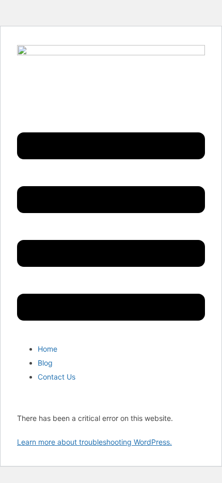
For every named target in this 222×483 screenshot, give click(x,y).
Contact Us (56, 376)
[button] (111, 227)
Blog (45, 362)
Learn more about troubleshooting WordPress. (94, 441)
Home (47, 348)
